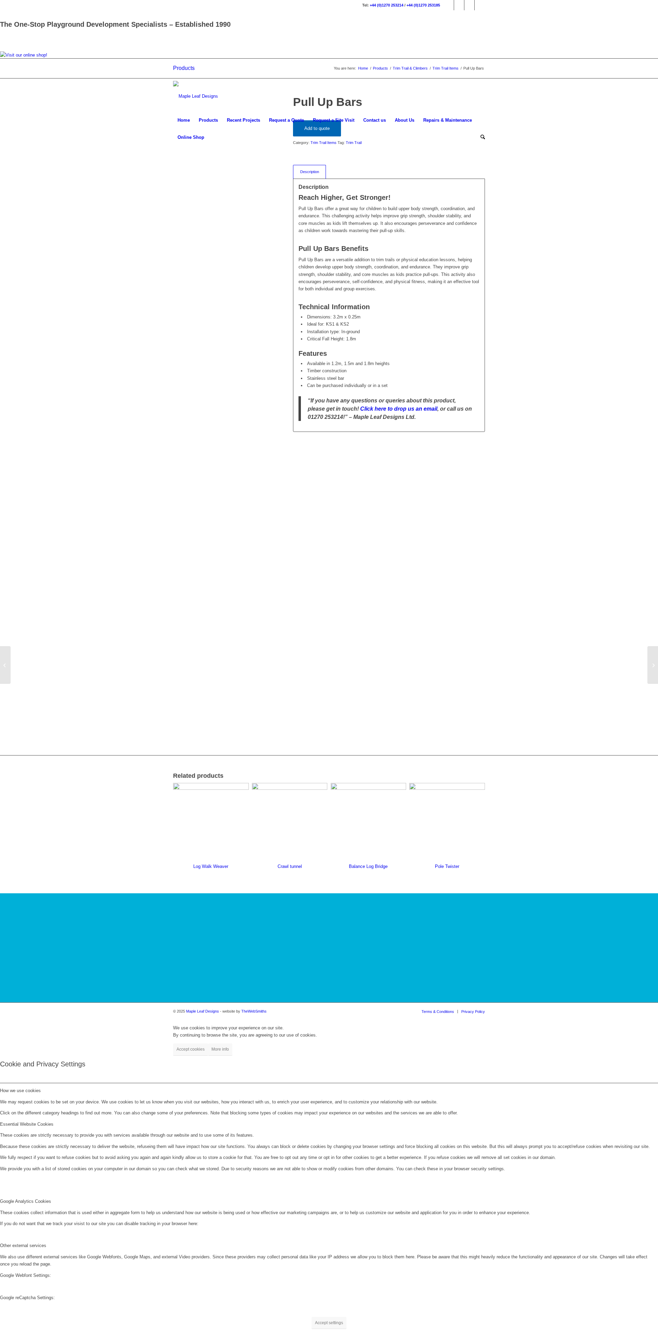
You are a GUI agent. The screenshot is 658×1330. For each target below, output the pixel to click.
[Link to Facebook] (449, 5)
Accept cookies (190, 1049)
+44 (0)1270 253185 (423, 5)
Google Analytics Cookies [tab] (25, 1201)
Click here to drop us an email (398, 409)
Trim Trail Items (323, 143)
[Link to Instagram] (459, 5)
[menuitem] (183, 120)
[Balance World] (652, 665)
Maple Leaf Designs (202, 1011)
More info (220, 1049)
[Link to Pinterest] (480, 5)
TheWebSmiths (254, 1011)
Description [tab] (309, 172)
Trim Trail (354, 143)
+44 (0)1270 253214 (386, 5)
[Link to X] (469, 5)
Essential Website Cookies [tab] (26, 1124)
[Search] (480, 137)
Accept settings (329, 1322)
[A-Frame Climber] (5, 665)
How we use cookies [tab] (20, 1090)
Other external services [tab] (23, 1245)
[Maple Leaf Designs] (195, 96)
